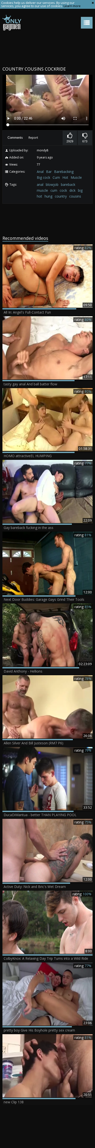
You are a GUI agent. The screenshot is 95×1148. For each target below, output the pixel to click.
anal (40, 184)
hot (39, 196)
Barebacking (64, 171)
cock (63, 190)
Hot (65, 177)
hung (48, 196)
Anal (40, 171)
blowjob (52, 184)
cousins (75, 196)
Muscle (76, 177)
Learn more (72, 6)
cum (53, 190)
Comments (15, 137)
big (80, 190)
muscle (42, 190)
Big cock (43, 177)
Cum (56, 177)
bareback (68, 184)
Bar (49, 171)
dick (72, 190)
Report (33, 138)
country (61, 196)
